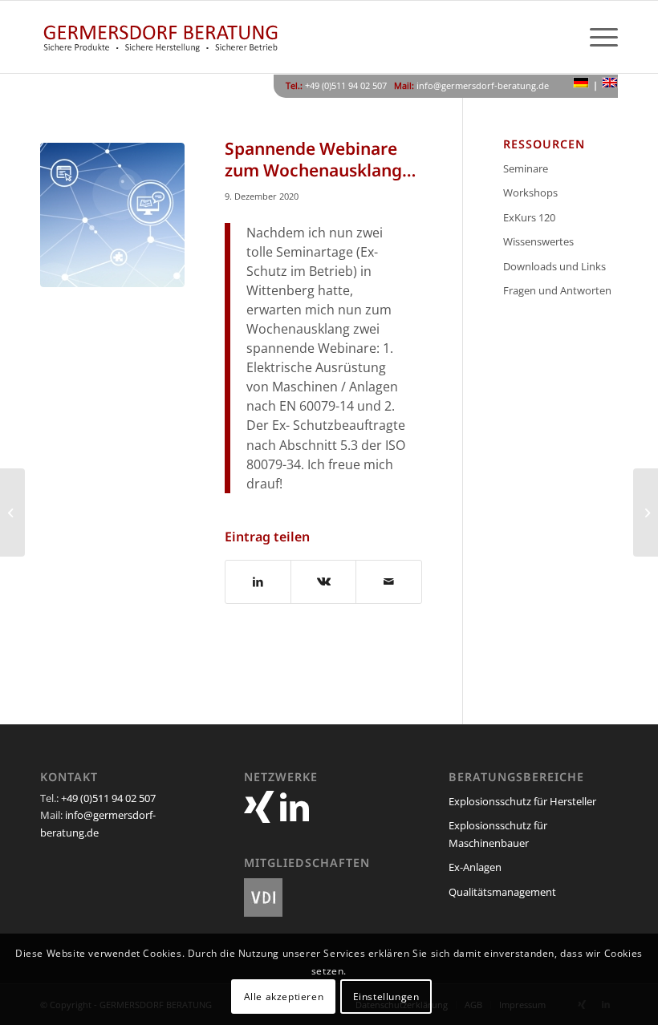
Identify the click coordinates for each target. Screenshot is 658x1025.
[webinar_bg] (112, 215)
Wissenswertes (538, 241)
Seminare (525, 168)
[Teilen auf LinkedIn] (257, 581)
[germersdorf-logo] (160, 37)
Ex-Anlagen (475, 867)
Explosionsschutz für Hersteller (522, 801)
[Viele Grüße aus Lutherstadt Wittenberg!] (12, 512)
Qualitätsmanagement (502, 892)
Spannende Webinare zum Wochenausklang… (320, 159)
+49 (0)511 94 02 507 (108, 798)
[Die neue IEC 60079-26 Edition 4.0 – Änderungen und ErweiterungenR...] (645, 512)
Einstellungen (386, 996)
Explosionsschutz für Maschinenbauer (498, 833)
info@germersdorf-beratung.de (482, 85)
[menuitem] (596, 37)
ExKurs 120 (529, 217)
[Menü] (596, 37)
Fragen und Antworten (557, 290)
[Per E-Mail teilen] (388, 581)
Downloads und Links (554, 266)
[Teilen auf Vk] (323, 581)
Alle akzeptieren (284, 996)
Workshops (530, 192)
